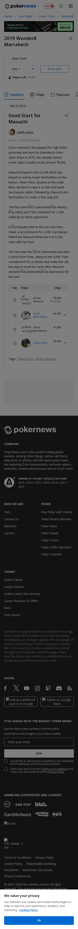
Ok (39, 920)
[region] (39, 909)
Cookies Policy (28, 910)
